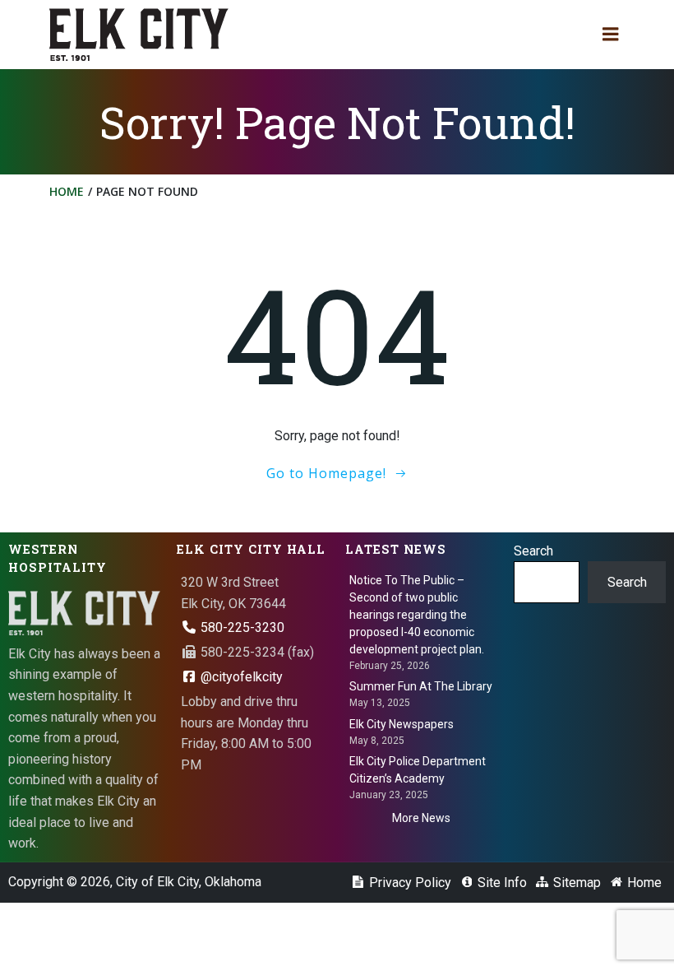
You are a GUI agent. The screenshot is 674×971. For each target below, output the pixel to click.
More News (421, 818)
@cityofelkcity (240, 677)
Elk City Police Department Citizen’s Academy (417, 770)
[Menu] (611, 35)
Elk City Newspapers (401, 724)
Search (533, 551)
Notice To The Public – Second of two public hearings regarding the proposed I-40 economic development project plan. (416, 615)
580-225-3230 (240, 627)
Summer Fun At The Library (420, 686)
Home (66, 191)
